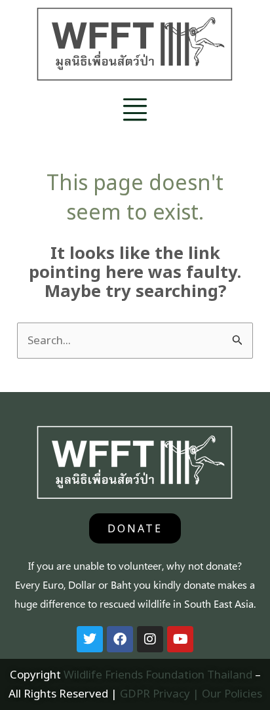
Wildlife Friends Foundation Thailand (158, 674)
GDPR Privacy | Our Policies (191, 693)
